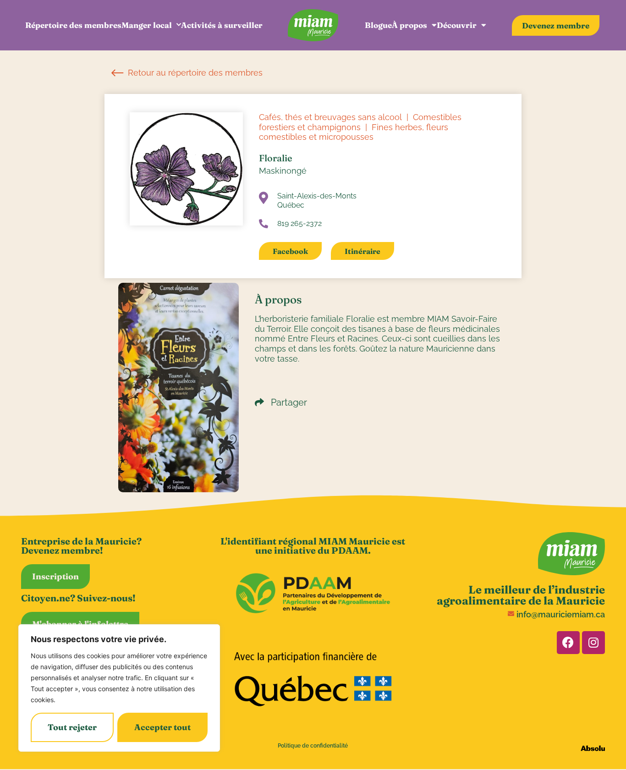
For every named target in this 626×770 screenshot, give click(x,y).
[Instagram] (593, 642)
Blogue (378, 25)
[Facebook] (568, 642)
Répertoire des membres (73, 25)
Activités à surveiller (222, 25)
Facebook (290, 251)
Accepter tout (162, 727)
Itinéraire (362, 251)
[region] (119, 688)
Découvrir (457, 25)
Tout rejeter (72, 727)
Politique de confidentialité (313, 745)
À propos (409, 25)
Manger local (146, 25)
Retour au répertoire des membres (194, 72)
